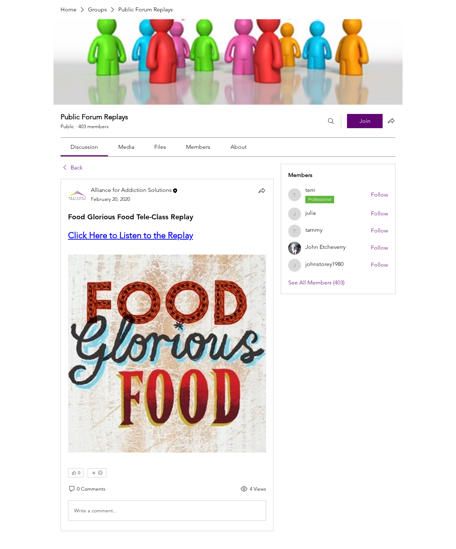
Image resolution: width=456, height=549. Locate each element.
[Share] (262, 190)
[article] (167, 355)
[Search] (331, 121)
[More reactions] (97, 472)
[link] (84, 146)
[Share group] (391, 120)
